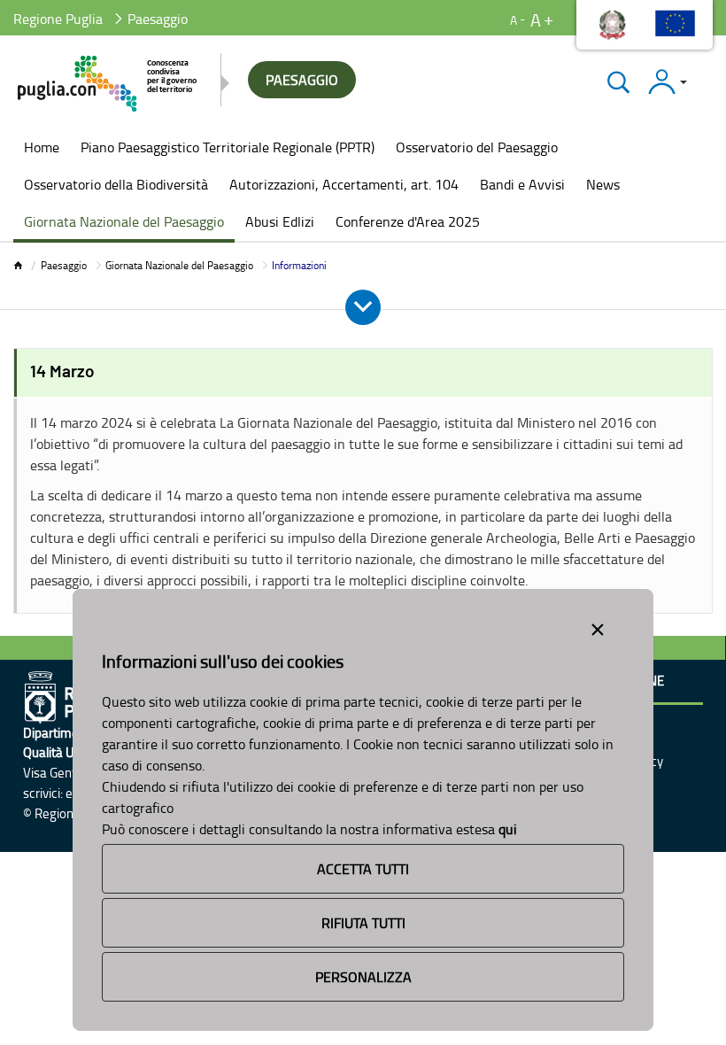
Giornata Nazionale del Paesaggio (179, 265)
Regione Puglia (58, 18)
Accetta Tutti (363, 869)
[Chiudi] (618, 82)
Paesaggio (64, 265)
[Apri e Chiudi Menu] (363, 307)
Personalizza (363, 977)
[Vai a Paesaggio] (108, 84)
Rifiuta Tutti (363, 923)
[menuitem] (41, 148)
